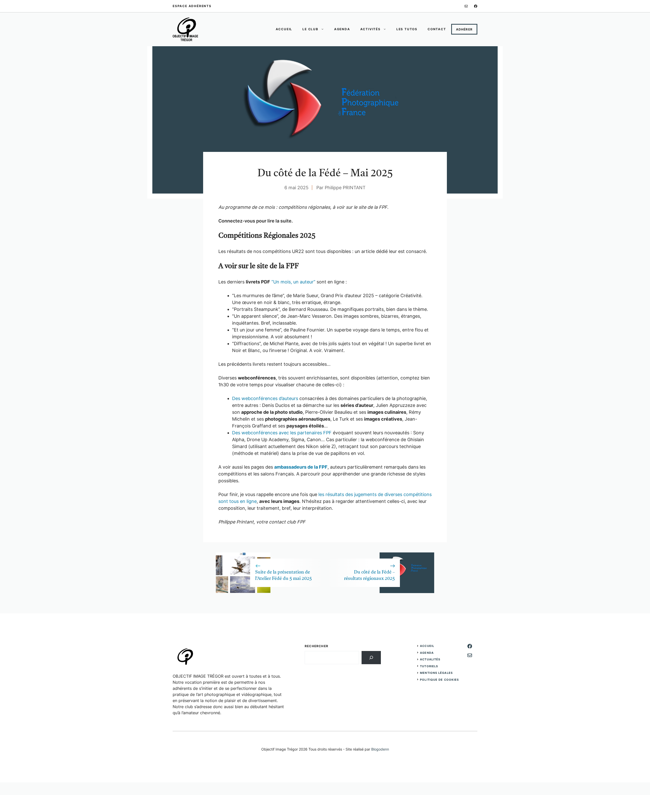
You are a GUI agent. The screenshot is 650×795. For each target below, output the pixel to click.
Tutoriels (429, 666)
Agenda (342, 29)
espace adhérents (192, 6)
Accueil (284, 29)
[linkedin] (466, 6)
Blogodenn (380, 749)
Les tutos (406, 29)
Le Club (310, 29)
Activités (370, 29)
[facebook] (475, 6)
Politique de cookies (439, 679)
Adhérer (464, 29)
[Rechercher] (371, 657)
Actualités (430, 659)
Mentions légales (436, 673)
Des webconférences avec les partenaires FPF (282, 432)
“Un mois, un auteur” (293, 281)
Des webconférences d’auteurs (265, 398)
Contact (437, 29)
